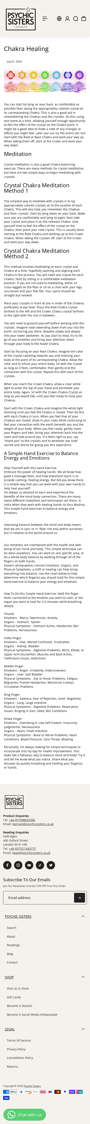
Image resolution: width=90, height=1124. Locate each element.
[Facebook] (7, 865)
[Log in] (67, 18)
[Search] (75, 18)
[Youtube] (29, 865)
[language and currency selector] (59, 18)
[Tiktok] (40, 865)
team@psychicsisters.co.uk (31, 853)
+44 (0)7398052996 (22, 820)
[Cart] (84, 18)
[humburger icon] (45, 18)
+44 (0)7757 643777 (22, 849)
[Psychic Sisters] (20, 18)
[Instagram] (18, 865)
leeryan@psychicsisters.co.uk (33, 824)
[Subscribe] (79, 898)
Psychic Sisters (32, 1085)
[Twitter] (51, 865)
